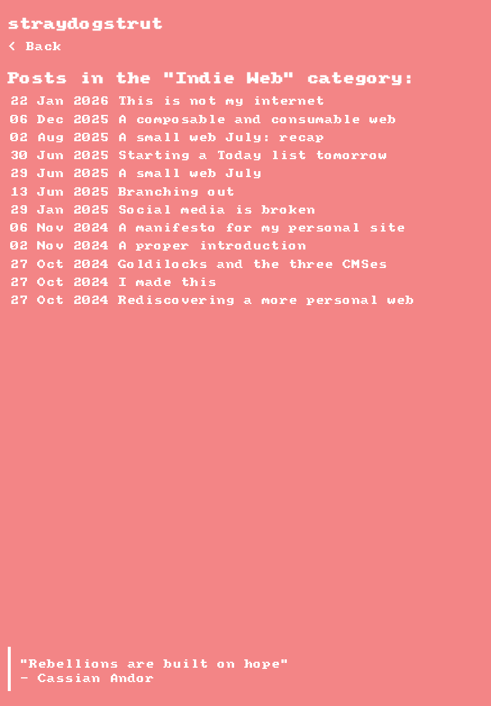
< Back (35, 46)
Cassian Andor (96, 678)
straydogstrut (85, 24)
